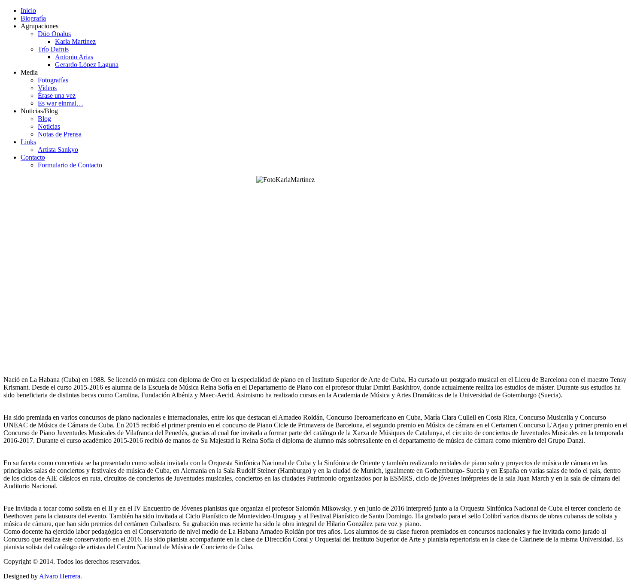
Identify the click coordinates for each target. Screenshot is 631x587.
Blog (44, 118)
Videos (47, 87)
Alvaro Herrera (59, 576)
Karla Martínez (75, 41)
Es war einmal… (60, 103)
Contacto (33, 157)
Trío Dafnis (53, 49)
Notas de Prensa (60, 134)
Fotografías (53, 80)
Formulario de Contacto (70, 165)
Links (28, 141)
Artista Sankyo (58, 149)
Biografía (33, 18)
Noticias (49, 126)
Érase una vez (57, 95)
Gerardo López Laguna (86, 64)
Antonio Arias (74, 57)
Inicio (28, 10)
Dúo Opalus (54, 33)
